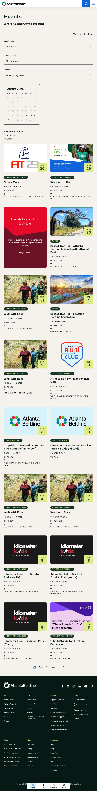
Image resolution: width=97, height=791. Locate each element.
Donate (53, 704)
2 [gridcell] (35, 98)
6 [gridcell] (21, 102)
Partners (30, 761)
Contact (54, 770)
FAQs (52, 761)
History (29, 749)
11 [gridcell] (13, 106)
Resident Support (33, 704)
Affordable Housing (81, 714)
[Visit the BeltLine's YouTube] (85, 686)
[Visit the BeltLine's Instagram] (74, 686)
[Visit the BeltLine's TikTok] (92, 686)
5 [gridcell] (17, 102)
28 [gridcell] (13, 98)
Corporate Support (57, 717)
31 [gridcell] (26, 98)
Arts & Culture (9, 717)
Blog (52, 749)
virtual (10, 139)
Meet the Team (32, 757)
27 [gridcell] (8, 98)
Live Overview (32, 700)
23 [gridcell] (35, 111)
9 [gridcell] (35, 102)
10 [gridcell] (8, 106)
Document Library (57, 757)
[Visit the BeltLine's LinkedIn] (79, 686)
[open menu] (93, 3)
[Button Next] (63, 666)
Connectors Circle (57, 725)
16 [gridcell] (35, 106)
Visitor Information (10, 704)
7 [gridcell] (26, 102)
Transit (76, 719)
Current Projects (80, 710)
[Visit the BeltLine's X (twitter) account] (67, 686)
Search (7, 70)
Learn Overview (79, 700)
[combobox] (48, 46)
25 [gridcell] (13, 115)
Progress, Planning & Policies (81, 705)
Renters (30, 712)
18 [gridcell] (13, 111)
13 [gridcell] (22, 106)
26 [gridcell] (17, 115)
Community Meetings (58, 712)
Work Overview (9, 744)
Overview (30, 744)
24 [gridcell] (8, 115)
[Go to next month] (35, 89)
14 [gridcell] (26, 106)
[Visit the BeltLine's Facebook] (62, 686)
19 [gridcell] (17, 111)
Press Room (55, 753)
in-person (11, 136)
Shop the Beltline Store (59, 730)
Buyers (29, 708)
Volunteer (54, 708)
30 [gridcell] (21, 98)
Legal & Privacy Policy (74, 784)
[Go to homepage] (14, 4)
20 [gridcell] (21, 111)
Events (6, 721)
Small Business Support (12, 757)
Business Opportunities (12, 749)
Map (52, 744)
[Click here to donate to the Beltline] (86, 3)
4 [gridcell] (13, 102)
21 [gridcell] (26, 111)
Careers (30, 766)
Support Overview (57, 700)
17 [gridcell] (8, 111)
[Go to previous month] (30, 89)
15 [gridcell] (31, 106)
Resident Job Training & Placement (35, 718)
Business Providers (11, 766)
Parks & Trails (9, 713)
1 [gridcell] (30, 98)
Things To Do (8, 708)
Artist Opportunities (11, 753)
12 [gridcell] (17, 106)
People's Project (33, 753)
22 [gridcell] (30, 111)
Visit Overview (9, 700)
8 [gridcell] (30, 102)
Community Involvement (59, 721)
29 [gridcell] (17, 98)
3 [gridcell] (8, 102)
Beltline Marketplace (11, 761)
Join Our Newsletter (58, 766)
